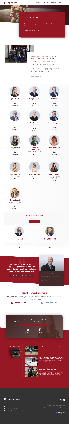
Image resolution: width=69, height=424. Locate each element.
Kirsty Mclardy (15, 148)
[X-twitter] (61, 400)
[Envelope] (15, 103)
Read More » (43, 283)
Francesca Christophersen (34, 148)
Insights (59, 2)
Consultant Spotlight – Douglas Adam (50, 274)
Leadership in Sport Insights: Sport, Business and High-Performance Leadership (50, 347)
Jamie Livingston (54, 123)
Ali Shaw (54, 99)
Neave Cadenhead (34, 174)
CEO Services (53, 2)
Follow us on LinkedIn (40, 333)
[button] (19, 244)
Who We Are (38, 2)
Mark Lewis (15, 123)
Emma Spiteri (15, 200)
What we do (46, 2)
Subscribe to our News (28, 333)
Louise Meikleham (54, 148)
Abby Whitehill (54, 174)
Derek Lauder (34, 123)
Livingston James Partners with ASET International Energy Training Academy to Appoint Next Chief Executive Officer (51, 358)
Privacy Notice (44, 407)
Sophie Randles (14, 99)
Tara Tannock (15, 174)
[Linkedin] (14, 103)
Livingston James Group (9, 296)
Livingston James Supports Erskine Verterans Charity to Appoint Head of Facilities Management (50, 368)
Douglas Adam (34, 99)
